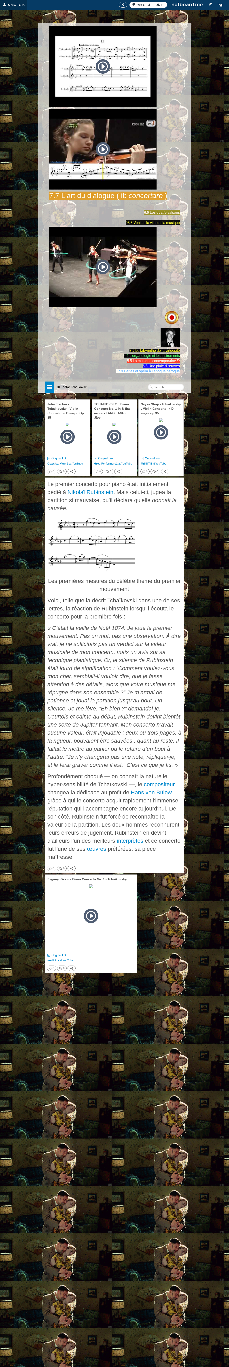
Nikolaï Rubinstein (90, 492)
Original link (59, 458)
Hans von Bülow (151, 792)
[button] (220, 4)
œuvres (96, 849)
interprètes (130, 841)
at (65, 463)
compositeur (159, 784)
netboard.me (187, 4)
